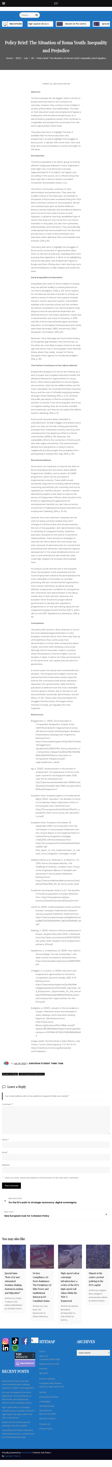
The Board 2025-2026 (49, 1359)
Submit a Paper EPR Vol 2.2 (51, 1386)
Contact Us (44, 1424)
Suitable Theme (12, 1456)
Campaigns (44, 1401)
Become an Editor (47, 1414)
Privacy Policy (45, 1428)
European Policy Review (50, 1383)
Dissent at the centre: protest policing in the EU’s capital (79, 23)
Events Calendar (47, 1378)
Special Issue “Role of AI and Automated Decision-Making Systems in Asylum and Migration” (18, 1384)
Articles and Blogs (10, 1074)
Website (6, 1165)
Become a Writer (47, 1418)
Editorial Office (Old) (49, 1364)
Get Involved (45, 1410)
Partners (43, 1368)
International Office (48, 1397)
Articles (42, 1392)
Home (42, 1351)
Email (5, 1152)
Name (5, 1139)
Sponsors (43, 1373)
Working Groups (46, 1406)
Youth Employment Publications (31, 1074)
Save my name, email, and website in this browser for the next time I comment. (42, 1178)
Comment (7, 1104)
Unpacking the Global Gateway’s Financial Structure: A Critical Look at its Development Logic (18, 1433)
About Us (43, 1356)
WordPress (26, 1452)
